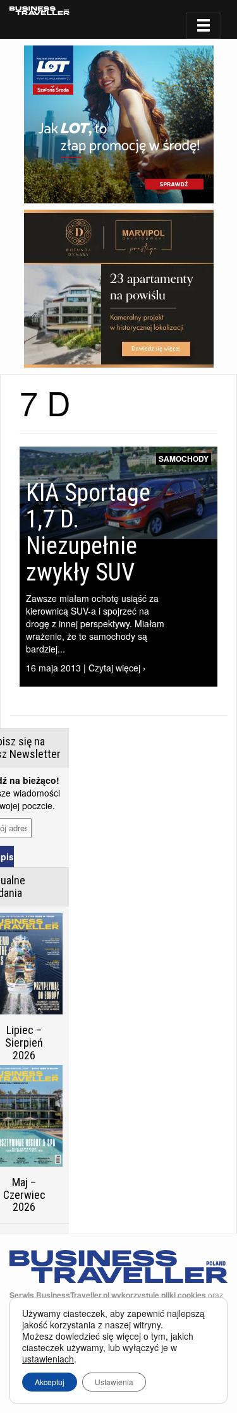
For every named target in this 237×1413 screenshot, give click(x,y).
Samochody (184, 458)
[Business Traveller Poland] (39, 10)
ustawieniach (48, 1358)
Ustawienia (114, 1381)
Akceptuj (49, 1381)
